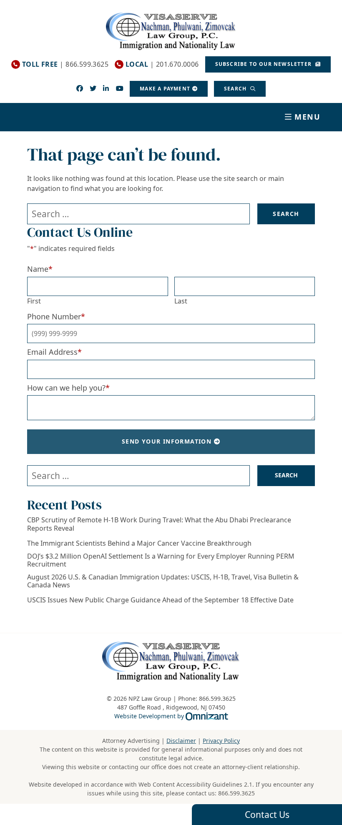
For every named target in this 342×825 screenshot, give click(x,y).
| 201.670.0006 (162, 64)
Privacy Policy (221, 741)
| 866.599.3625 (65, 64)
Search (236, 88)
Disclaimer (181, 741)
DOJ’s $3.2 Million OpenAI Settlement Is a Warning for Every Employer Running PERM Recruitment (160, 560)
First (34, 301)
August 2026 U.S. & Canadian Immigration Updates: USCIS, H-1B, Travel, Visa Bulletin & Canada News (163, 581)
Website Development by (171, 716)
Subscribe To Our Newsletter (264, 64)
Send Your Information (166, 441)
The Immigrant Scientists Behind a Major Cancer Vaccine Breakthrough (139, 543)
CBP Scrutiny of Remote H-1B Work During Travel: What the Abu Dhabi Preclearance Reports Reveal (159, 524)
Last (180, 301)
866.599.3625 (236, 793)
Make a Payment (165, 88)
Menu (307, 117)
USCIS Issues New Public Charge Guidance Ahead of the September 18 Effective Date (160, 600)
